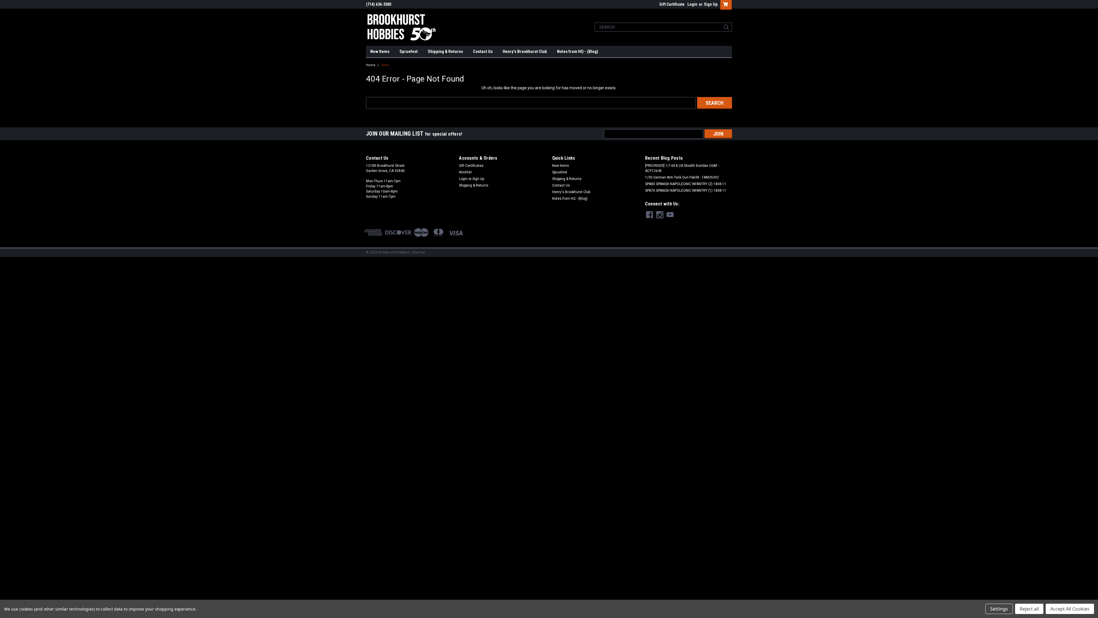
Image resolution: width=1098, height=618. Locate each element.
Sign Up (710, 4)
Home (370, 65)
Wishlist (465, 172)
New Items (379, 51)
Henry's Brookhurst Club (525, 51)
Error (385, 65)
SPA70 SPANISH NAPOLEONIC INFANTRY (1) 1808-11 (685, 191)
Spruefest (408, 51)
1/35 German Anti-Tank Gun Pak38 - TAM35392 (682, 177)
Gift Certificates (471, 166)
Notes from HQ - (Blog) (577, 51)
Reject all (1029, 609)
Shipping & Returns (445, 51)
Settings (999, 609)
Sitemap (418, 252)
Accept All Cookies (1069, 609)
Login (692, 4)
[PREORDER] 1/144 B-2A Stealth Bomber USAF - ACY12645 (682, 168)
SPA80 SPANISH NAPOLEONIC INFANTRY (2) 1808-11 (685, 184)
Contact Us (483, 51)
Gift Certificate (672, 4)
